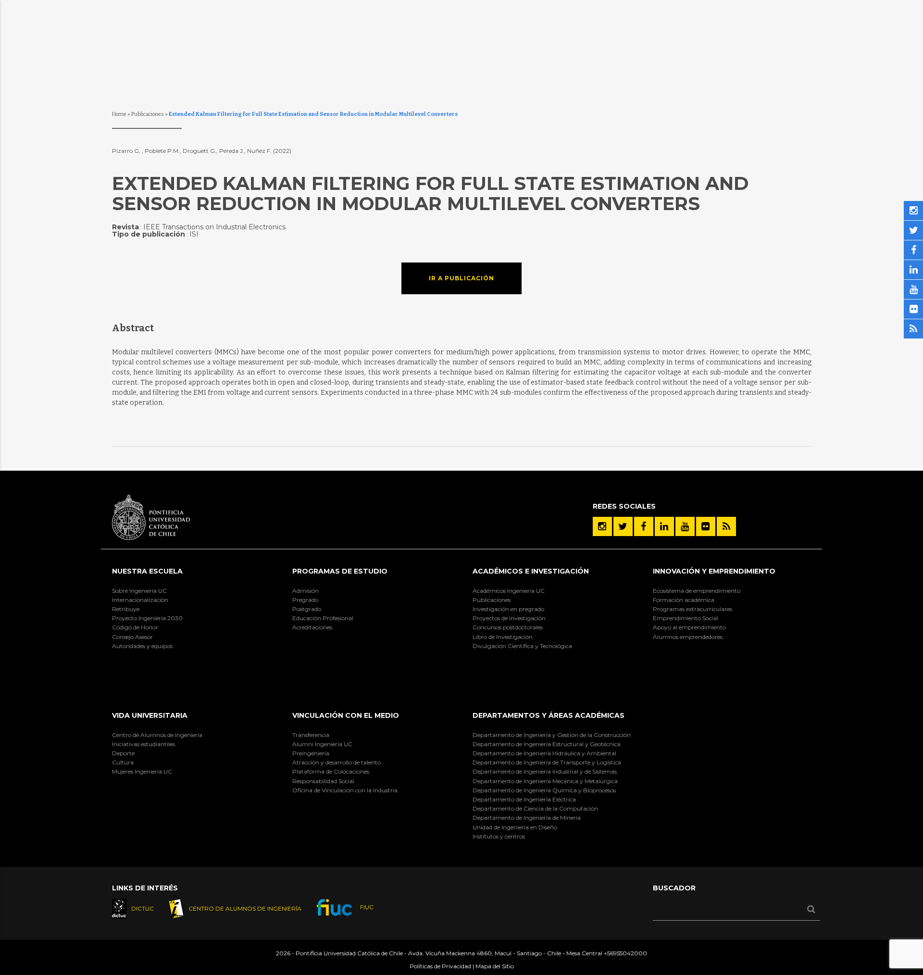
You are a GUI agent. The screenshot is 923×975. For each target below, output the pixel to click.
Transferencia (310, 734)
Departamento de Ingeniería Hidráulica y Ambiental (544, 753)
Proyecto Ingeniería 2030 (147, 618)
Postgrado (306, 608)
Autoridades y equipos (142, 646)
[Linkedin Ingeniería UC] (664, 526)
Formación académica (683, 599)
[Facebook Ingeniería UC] (643, 526)
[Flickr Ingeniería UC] (705, 526)
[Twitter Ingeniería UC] (623, 526)
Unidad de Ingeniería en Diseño (515, 827)
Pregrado (305, 599)
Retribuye (125, 608)
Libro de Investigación (503, 636)
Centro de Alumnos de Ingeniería (157, 734)
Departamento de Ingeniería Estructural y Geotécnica (547, 744)
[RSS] (726, 526)
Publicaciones (147, 114)
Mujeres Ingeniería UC (142, 771)
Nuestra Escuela (147, 571)
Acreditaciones (312, 627)
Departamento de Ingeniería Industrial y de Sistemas (545, 771)
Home (119, 114)
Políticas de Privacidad (440, 966)
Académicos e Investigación (531, 571)
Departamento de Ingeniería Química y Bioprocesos (544, 790)
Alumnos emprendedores (688, 636)
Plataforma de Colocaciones (330, 771)
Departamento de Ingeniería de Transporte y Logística (547, 762)
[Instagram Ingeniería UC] (602, 526)
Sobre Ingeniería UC (139, 590)
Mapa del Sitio (494, 966)
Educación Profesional (322, 618)
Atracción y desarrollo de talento (336, 762)
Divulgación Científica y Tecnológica (522, 646)
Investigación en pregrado (508, 608)
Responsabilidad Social (323, 781)
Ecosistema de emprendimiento (696, 590)
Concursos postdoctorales (508, 627)
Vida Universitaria (149, 715)
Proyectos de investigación (509, 618)
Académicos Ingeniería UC (509, 590)
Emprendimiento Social (685, 618)
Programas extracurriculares (692, 608)
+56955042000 (625, 953)
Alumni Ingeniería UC (322, 744)
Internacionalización (140, 599)
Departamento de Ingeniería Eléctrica (524, 799)
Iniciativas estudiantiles (143, 744)
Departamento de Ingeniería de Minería (527, 817)
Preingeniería (310, 753)
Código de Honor (135, 627)
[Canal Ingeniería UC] (685, 526)
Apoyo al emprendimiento (689, 627)
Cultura (123, 762)
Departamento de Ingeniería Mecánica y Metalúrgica (545, 781)
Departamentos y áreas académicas (548, 715)
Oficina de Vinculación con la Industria (345, 790)
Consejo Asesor (132, 636)
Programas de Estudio (339, 571)
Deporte (123, 753)
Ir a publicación (461, 278)
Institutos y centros (499, 836)
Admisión (305, 590)
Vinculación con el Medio (345, 715)
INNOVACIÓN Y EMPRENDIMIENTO (714, 571)
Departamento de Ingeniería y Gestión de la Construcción (552, 734)
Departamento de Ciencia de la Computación (535, 808)
